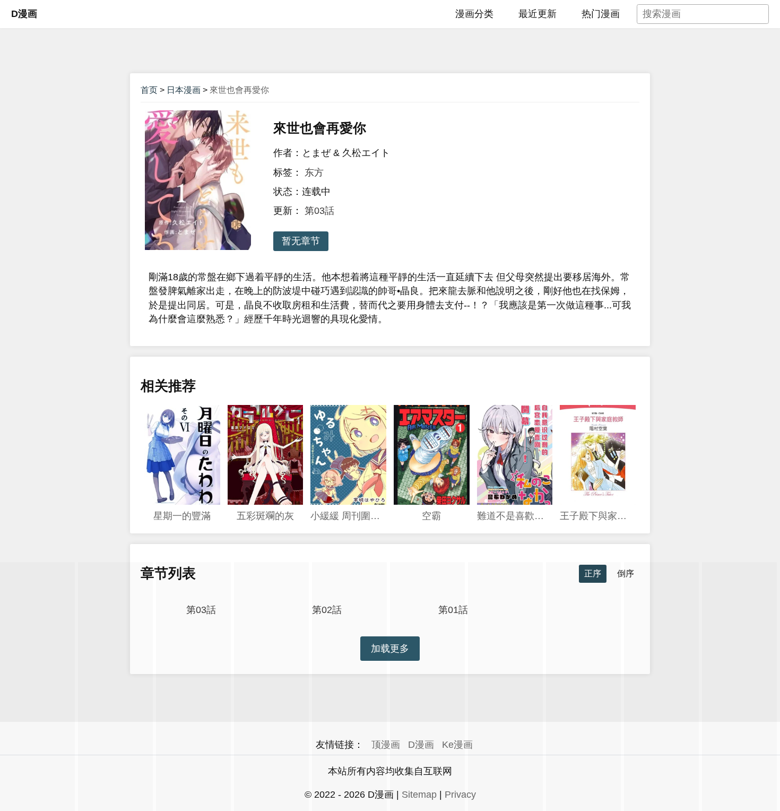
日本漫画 (184, 89)
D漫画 (24, 13)
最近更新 (537, 13)
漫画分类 (474, 13)
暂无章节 (301, 241)
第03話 (319, 210)
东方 (314, 172)
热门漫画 (601, 13)
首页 (149, 89)
